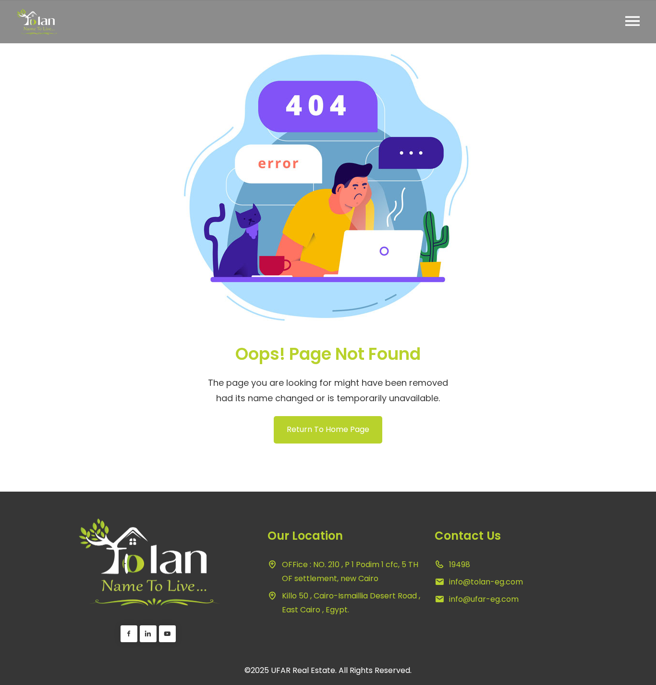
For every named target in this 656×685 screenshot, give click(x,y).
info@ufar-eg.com (484, 599)
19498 (459, 564)
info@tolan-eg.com (486, 581)
